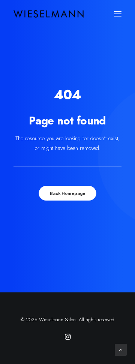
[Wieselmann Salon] (49, 14)
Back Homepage (67, 193)
